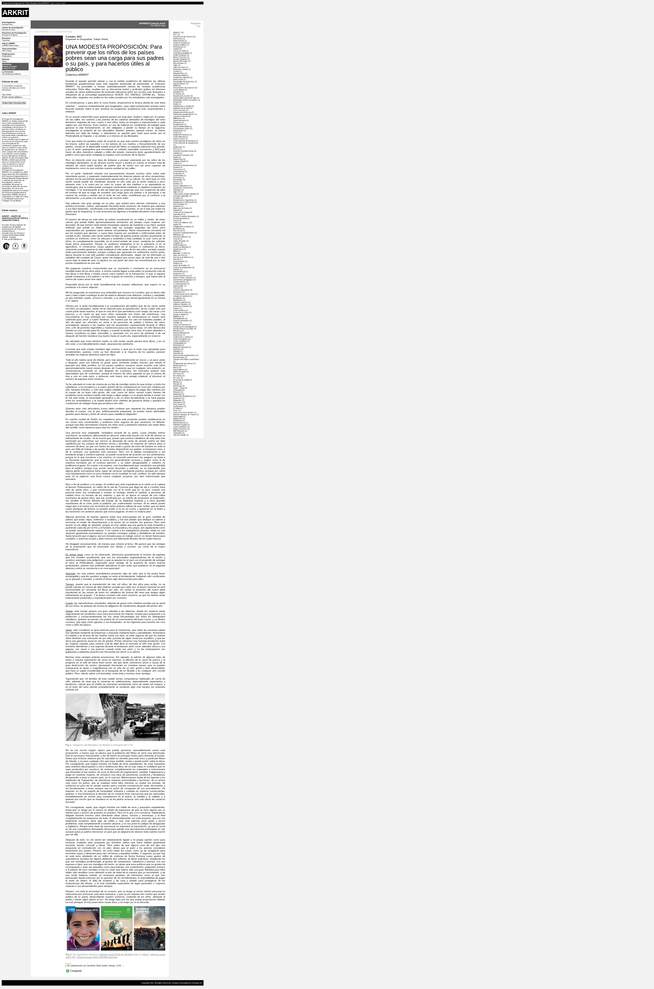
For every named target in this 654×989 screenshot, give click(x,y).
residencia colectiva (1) (182, 77)
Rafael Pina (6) (179, 159)
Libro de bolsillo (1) (181, 435)
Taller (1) (177, 65)
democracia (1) (179, 79)
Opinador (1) (178, 190)
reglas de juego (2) (181, 241)
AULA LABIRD (10, 44)
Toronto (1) (177, 239)
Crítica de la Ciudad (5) (182, 212)
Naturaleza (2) (179, 402)
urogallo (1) (178, 243)
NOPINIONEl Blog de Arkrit (9, 66)
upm (64, 3)
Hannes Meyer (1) (180, 84)
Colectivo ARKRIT (77, 74)
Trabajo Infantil (100, 39)
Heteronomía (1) (180, 41)
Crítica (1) (177, 133)
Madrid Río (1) (179, 419)
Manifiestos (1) (179, 300)
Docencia (6, 39)
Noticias (5, 60)
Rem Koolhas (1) (180, 204)
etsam (58, 3)
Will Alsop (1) (178, 235)
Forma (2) (177, 220)
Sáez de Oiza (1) (180, 255)
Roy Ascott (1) (179, 231)
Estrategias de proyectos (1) (185, 82)
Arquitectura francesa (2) (183, 112)
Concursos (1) (179, 169)
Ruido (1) (177, 157)
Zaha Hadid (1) (179, 417)
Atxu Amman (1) (179, 63)
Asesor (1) (177, 182)
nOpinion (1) (178, 206)
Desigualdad (86, 39)
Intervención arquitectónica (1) (185, 355)
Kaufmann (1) (178, 398)
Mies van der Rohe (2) (182, 208)
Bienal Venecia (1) (180, 423)
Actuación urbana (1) (182, 69)
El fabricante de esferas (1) (184, 363)
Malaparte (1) (178, 400)
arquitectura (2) (179, 249)
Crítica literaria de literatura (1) (185, 141)
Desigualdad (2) (179, 343)
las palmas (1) (179, 298)
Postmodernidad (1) (181, 218)
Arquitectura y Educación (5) (185, 202)
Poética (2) (177, 263)
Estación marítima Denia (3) (184, 151)
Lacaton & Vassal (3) (181, 116)
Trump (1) (177, 71)
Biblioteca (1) (178, 316)
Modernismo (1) (179, 365)
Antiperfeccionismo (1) (182, 135)
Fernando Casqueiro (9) (183, 155)
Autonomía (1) (179, 39)
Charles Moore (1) (180, 282)
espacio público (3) (181, 45)
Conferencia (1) (179, 406)
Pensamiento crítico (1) (182, 128)
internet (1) (177, 259)
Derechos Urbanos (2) (182, 306)
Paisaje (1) (177, 384)
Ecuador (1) (178, 198)
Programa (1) (178, 173)
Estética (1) (178, 184)
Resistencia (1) (179, 47)
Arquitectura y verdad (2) (183, 106)
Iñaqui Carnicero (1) (181, 429)
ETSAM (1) (177, 408)
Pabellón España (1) (181, 425)
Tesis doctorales (9, 50)
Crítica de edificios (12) (182, 222)
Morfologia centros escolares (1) (186, 100)
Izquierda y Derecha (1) (183, 188)
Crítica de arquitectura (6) (183, 267)
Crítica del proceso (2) (182, 276)
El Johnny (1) (178, 94)
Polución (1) (178, 392)
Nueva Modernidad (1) (182, 126)
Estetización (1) (179, 131)
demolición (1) (179, 292)
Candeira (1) (178, 92)
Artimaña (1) (178, 353)
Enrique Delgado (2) (181, 59)
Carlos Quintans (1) (181, 427)
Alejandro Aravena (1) (182, 347)
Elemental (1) (178, 345)
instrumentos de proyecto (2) (185, 88)
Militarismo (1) (179, 118)
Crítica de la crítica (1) (182, 312)
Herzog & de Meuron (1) (183, 257)
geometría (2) (178, 229)
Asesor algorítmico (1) (182, 186)
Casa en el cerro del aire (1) (184, 412)
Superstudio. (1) (179, 286)
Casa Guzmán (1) (180, 110)
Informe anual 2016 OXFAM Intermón (97, 957)
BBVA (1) (177, 251)
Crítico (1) (177, 163)
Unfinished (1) (179, 421)
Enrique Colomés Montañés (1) (186, 216)
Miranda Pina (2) (180, 73)
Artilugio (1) (178, 351)
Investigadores (8, 23)
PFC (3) (176, 35)
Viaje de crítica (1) (180, 67)
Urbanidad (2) (179, 390)
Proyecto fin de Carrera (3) (184, 37)
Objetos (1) (178, 269)
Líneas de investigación (12, 29)
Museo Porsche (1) (181, 57)
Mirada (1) (177, 382)
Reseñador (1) (179, 180)
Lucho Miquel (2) (180, 90)
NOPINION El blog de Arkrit (152, 24)
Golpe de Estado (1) (181, 43)
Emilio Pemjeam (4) (181, 55)
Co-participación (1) (181, 284)
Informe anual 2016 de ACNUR (116, 954)
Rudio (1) (177, 104)
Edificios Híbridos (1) (181, 304)
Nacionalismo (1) (180, 370)
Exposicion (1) (179, 335)
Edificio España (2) (181, 372)
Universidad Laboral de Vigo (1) (186, 98)
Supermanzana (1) (181, 120)
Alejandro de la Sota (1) (182, 108)
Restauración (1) (180, 357)
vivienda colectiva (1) (182, 302)
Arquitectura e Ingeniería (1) (184, 200)
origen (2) (177, 225)
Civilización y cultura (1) (183, 337)
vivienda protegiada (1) (182, 53)
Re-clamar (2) (179, 376)
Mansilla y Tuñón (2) (181, 253)
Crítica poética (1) (180, 310)
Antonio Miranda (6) (181, 333)
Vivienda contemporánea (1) (185, 165)
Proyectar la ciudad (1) (182, 380)
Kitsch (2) (177, 367)
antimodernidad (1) (181, 75)
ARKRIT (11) (178, 32)
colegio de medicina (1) (182, 296)
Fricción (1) (178, 288)
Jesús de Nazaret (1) (182, 325)
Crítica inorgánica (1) (182, 339)
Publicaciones (8, 55)
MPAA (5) (177, 86)
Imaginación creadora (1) (183, 227)
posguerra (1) (179, 274)
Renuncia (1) (178, 122)
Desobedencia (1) (180, 271)
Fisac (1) (177, 410)
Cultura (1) (177, 308)
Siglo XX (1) (178, 192)
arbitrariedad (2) (179, 245)
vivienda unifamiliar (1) (182, 196)
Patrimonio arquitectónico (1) (185, 114)
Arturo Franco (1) (180, 139)
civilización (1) (179, 147)
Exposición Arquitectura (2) (184, 396)
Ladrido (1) (177, 153)
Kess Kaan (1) (179, 404)
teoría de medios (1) (181, 265)
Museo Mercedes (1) (182, 61)
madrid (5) (177, 49)
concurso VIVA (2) (180, 51)
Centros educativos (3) (182, 290)
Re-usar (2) (178, 378)
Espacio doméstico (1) (182, 321)
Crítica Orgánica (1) (181, 341)
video (145, 954)
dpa (52, 3)
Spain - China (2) (180, 388)
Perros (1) (177, 149)
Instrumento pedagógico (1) (184, 280)
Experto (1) (178, 167)
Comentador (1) (179, 175)
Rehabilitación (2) (180, 318)
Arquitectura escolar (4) (183, 96)
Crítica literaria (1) (180, 137)
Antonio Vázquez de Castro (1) (186, 414)
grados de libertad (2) (182, 247)
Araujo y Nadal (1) (180, 314)
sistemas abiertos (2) (182, 237)
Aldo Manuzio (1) (180, 431)
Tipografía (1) (178, 433)
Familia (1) (177, 323)
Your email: (6, 94)
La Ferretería (11, 73)
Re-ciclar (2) (178, 374)
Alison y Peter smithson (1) (184, 278)
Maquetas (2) (178, 394)
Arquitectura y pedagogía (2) (185, 327)
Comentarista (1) (180, 171)
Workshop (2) (179, 386)
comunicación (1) (180, 261)
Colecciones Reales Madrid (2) (186, 194)
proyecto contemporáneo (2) (185, 233)
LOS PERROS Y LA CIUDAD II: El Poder (54, 32)
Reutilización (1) (179, 124)
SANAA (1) (177, 210)
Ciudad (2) (177, 102)
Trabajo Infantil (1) (180, 161)
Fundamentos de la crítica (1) (185, 294)
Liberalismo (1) (179, 214)
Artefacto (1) (178, 349)
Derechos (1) (178, 178)
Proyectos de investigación (14, 34)
